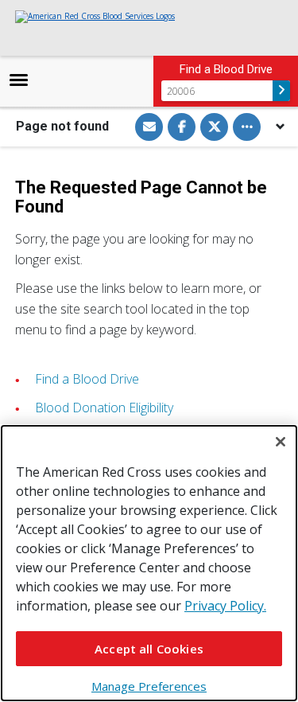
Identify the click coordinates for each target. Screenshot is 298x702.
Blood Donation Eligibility (104, 407)
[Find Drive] (281, 90)
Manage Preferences (149, 686)
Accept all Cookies (149, 649)
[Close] (280, 441)
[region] (149, 563)
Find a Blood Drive (87, 379)
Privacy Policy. (225, 605)
